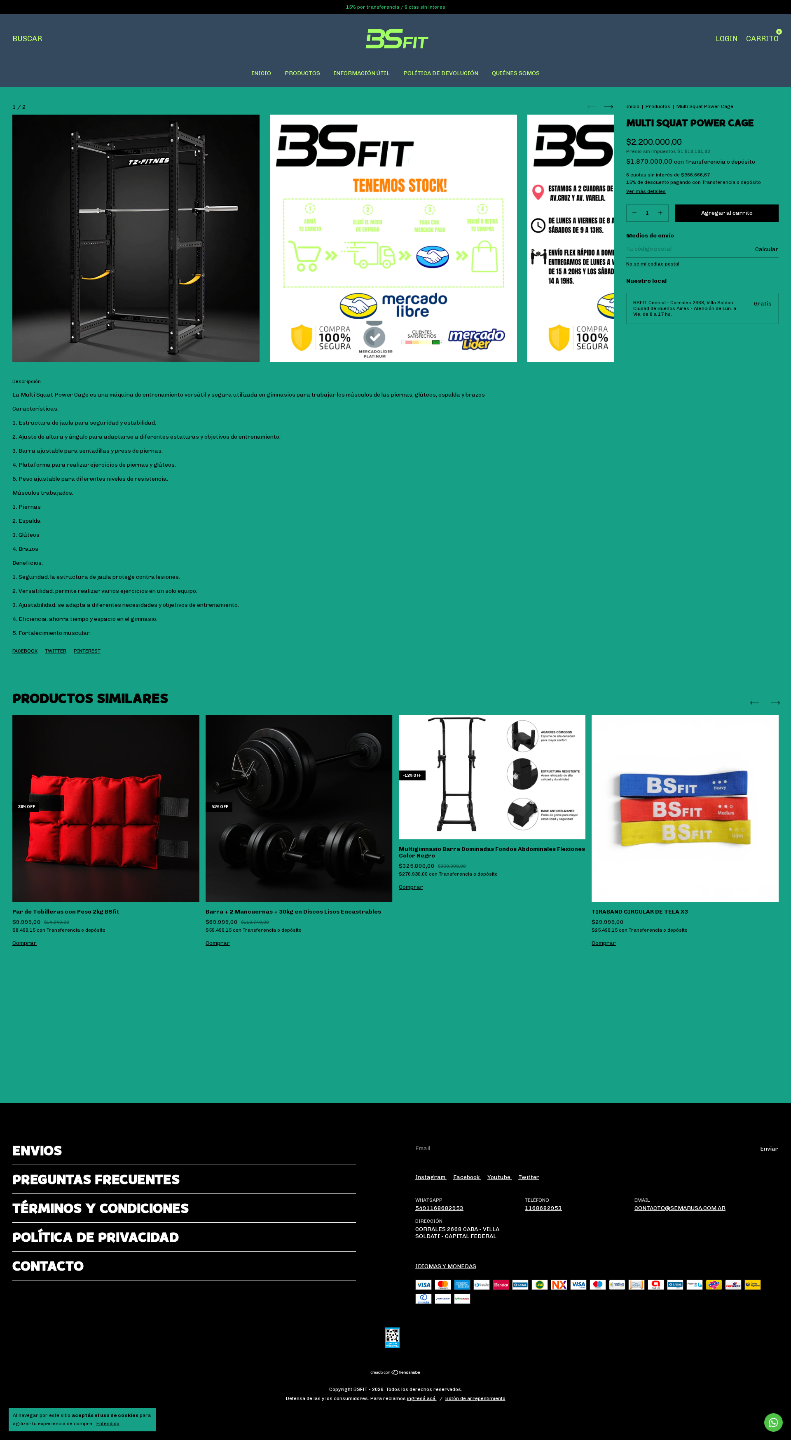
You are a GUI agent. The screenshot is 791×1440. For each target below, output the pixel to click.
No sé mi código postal (652, 264)
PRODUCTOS (302, 73)
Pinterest (87, 651)
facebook (467, 1177)
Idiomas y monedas (445, 1266)
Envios (37, 1150)
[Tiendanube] (395, 1373)
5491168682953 (439, 1208)
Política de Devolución (440, 73)
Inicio (632, 106)
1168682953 (543, 1208)
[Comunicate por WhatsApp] (773, 1422)
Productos (658, 106)
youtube (499, 1177)
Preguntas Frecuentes (96, 1179)
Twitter (55, 651)
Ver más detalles (646, 191)
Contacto (48, 1266)
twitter (528, 1177)
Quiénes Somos (516, 73)
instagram (431, 1177)
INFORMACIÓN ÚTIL (362, 73)
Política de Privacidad (95, 1237)
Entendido (107, 1423)
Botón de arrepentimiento (475, 1398)
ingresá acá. (422, 1398)
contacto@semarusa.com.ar (679, 1208)
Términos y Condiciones (100, 1208)
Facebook (24, 651)
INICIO (261, 73)
